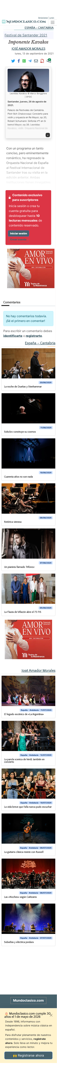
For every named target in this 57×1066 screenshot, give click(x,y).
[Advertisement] (28, 8)
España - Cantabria (39, 28)
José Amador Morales (28, 48)
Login (51, 18)
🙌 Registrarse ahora (28, 1055)
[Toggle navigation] (52, 22)
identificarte (12, 336)
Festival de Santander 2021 (26, 35)
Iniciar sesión (18, 233)
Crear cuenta (18, 239)
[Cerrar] (51, 1015)
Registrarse (43, 18)
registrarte (34, 336)
